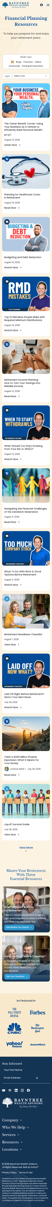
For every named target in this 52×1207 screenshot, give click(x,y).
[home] (15, 5)
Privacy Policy (9, 1172)
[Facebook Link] (28, 1090)
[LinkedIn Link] (16, 1090)
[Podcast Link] (9, 1090)
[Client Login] (41, 5)
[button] (48, 5)
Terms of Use (26, 1172)
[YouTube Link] (3, 1090)
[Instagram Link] (22, 1090)
